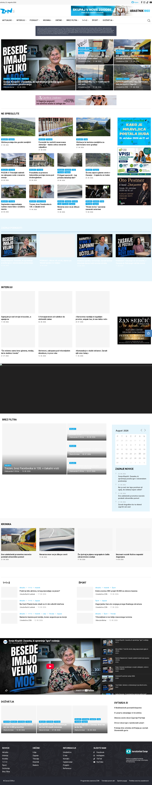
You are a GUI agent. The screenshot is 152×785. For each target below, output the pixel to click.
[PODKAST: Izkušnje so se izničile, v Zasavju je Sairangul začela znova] (133, 250)
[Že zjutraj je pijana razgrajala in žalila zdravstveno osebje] (95, 544)
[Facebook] (141, 2)
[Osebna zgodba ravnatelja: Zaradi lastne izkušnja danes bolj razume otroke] (94, 250)
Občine (58, 20)
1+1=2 (84, 20)
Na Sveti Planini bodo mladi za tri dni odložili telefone (42, 604)
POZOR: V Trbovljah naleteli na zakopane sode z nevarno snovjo (13, 175)
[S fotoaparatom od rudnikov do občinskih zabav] (55, 307)
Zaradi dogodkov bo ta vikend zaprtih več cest (130, 506)
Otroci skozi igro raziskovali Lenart (129, 723)
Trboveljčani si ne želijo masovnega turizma (113, 617)
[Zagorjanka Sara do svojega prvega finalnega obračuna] (85, 605)
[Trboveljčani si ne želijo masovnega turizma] (85, 618)
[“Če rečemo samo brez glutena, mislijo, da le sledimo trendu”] (18, 341)
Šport (95, 20)
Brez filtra (72, 20)
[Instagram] (144, 2)
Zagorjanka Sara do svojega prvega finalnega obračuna (118, 604)
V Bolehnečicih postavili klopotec (128, 708)
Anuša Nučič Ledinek (27, 594)
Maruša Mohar (9, 87)
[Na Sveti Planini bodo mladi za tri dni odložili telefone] (9, 605)
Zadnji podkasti (11, 227)
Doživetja (107, 20)
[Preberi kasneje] (148, 333)
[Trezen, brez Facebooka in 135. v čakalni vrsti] (41, 197)
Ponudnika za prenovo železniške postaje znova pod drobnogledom (41, 175)
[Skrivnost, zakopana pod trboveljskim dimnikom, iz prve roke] (55, 341)
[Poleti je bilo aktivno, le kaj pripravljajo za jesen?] (9, 592)
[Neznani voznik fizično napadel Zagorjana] (133, 544)
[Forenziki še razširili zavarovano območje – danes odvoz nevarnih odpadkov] (56, 134)
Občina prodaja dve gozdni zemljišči (16, 142)
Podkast (34, 20)
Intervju (21, 20)
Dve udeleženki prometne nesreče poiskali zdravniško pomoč (131, 497)
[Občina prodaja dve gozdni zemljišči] (18, 132)
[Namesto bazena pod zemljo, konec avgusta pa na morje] (9, 618)
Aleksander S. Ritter (12, 471)
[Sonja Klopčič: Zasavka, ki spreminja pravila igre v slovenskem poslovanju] (38, 64)
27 (131, 458)
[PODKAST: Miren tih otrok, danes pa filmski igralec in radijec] (57, 250)
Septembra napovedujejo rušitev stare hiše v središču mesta (13, 206)
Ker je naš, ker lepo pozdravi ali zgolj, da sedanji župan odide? (130, 488)
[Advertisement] (55, 494)
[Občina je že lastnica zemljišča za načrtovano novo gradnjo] (93, 133)
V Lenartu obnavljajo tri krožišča (127, 713)
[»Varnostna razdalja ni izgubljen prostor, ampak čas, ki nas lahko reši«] (93, 307)
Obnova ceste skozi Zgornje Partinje (129, 718)
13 (131, 449)
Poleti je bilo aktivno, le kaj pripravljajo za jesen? (40, 591)
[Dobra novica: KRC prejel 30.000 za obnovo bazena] (85, 592)
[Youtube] (151, 2)
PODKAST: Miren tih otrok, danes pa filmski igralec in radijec (55, 261)
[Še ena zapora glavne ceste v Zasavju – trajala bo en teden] (98, 166)
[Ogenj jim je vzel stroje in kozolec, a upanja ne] (18, 307)
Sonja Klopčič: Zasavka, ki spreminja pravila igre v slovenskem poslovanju (33, 83)
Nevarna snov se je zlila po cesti (53, 554)
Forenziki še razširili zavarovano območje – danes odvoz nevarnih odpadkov (52, 144)
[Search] (149, 20)
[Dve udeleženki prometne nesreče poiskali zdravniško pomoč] (18, 544)
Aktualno (7, 20)
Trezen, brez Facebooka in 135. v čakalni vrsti (31, 468)
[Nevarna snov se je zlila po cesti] (56, 543)
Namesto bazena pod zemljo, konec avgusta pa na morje (43, 617)
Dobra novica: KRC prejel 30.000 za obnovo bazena (116, 591)
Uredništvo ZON (84, 61)
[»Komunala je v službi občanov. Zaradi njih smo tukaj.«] (93, 341)
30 (131, 440)
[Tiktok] (147, 2)
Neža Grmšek (75, 454)
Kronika (47, 20)
